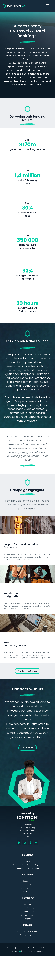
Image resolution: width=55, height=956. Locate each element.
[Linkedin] (24, 842)
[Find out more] (27, 524)
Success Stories (27, 888)
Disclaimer (11, 948)
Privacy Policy (21, 948)
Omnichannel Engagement (27, 868)
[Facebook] (19, 842)
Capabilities (27, 881)
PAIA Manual (43, 948)
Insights (27, 919)
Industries (28, 884)
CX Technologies (27, 911)
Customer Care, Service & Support (27, 865)
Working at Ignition (27, 935)
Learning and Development (27, 931)
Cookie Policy (33, 948)
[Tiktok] (30, 842)
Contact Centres (27, 915)
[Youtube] (36, 842)
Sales (27, 861)
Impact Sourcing (27, 908)
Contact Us (27, 892)
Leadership (27, 904)
